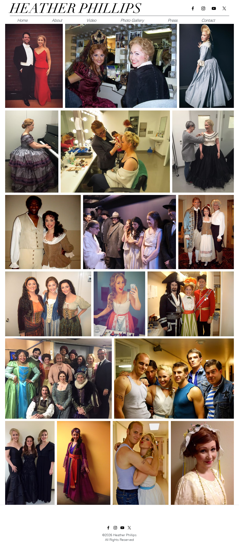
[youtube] (213, 8)
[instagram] (203, 8)
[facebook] (192, 8)
